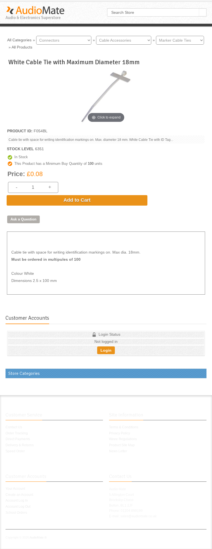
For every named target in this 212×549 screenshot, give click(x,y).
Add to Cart (77, 200)
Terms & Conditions (123, 427)
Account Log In (17, 500)
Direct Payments (18, 439)
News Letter (118, 451)
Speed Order (15, 451)
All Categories (19, 39)
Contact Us (14, 427)
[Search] (203, 12)
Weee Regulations (123, 439)
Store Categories (24, 373)
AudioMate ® (38, 537)
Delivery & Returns (20, 445)
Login (106, 350)
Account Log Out (18, 506)
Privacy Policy (119, 433)
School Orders (16, 513)
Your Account (15, 489)
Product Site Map (122, 445)
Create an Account (19, 495)
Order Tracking (17, 433)
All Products (22, 47)
